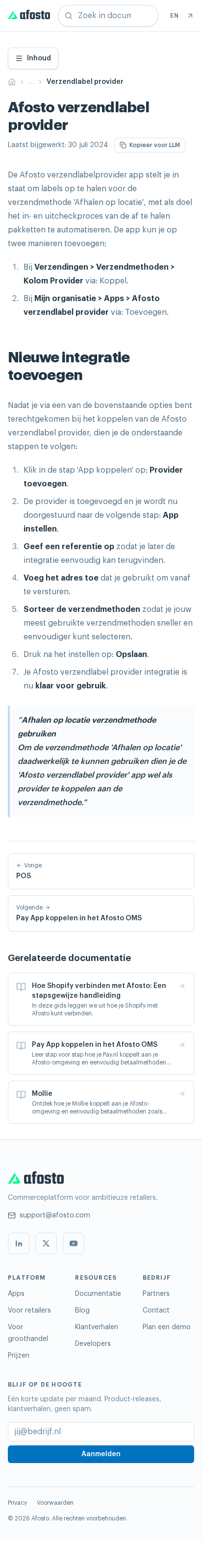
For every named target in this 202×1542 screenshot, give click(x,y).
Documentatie (98, 1293)
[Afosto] (29, 16)
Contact (156, 1310)
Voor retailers (29, 1310)
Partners (156, 1293)
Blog (82, 1310)
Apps (16, 1293)
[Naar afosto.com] (190, 16)
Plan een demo (167, 1327)
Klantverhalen (96, 1327)
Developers (93, 1343)
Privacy (17, 1503)
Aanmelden (101, 1454)
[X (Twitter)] (46, 1243)
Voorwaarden (55, 1503)
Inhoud (39, 58)
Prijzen (18, 1355)
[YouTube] (73, 1243)
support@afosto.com (55, 1215)
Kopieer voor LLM (154, 145)
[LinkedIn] (18, 1243)
